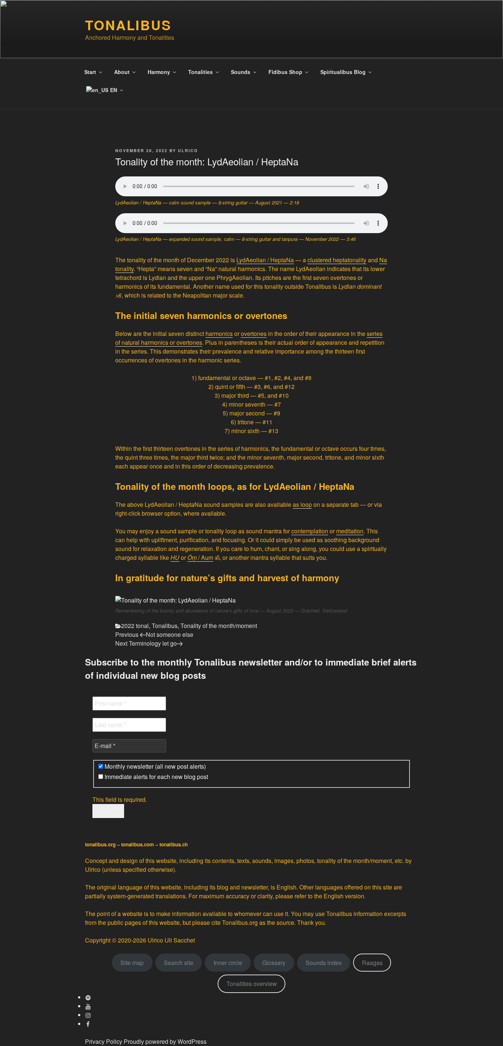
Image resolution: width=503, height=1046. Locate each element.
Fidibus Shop (285, 72)
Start (90, 72)
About (122, 72)
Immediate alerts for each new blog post (155, 776)
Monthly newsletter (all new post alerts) (154, 766)
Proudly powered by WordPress (165, 1041)
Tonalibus (164, 625)
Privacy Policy (103, 1041)
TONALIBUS (128, 24)
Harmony (159, 72)
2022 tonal (135, 625)
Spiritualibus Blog (343, 72)
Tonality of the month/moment (218, 625)
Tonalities (200, 72)
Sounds (240, 72)
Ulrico (188, 150)
